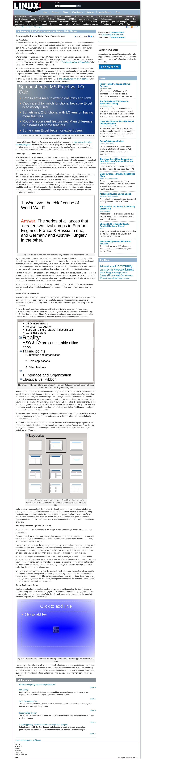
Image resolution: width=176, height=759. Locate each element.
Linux (106, 178)
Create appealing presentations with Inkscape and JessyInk (43, 724)
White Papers (77, 12)
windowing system (90, 24)
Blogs (65, 12)
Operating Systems (104, 16)
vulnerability (115, 196)
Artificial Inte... (103, 163)
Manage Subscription (21, 754)
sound (44, 24)
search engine (33, 24)
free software (113, 277)
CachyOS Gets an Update (112, 141)
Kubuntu (105, 106)
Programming (87, 16)
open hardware (103, 88)
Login (136, 27)
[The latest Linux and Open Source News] (131, 27)
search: (57, 3)
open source (124, 278)
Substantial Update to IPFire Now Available (115, 242)
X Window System (108, 24)
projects (110, 106)
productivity (19, 24)
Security (67, 16)
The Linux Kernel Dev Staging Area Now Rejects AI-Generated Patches (116, 160)
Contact (17, 748)
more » (93, 687)
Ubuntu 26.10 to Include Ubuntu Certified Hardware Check (114, 225)
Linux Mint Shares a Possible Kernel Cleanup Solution (117, 122)
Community (123, 265)
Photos (133, 21)
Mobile (102, 272)
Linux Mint (114, 126)
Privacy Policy (19, 752)
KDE (101, 106)
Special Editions (105, 12)
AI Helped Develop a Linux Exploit (115, 193)
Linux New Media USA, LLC (130, 757)
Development (44, 16)
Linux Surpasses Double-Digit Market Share (117, 174)
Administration (20, 16)
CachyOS (108, 143)
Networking (130, 16)
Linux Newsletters (117, 32)
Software (118, 16)
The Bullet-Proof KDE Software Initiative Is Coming (114, 102)
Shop (118, 12)
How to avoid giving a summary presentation (37, 684)
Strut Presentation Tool (28, 701)
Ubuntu (101, 228)
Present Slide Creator (28, 713)
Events (110, 269)
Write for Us (18, 746)
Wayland (76, 24)
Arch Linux (102, 143)
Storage (110, 88)
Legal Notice (18, 750)
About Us (17, 744)
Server (76, 16)
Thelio (52, 24)
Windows (103, 278)
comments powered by (28, 740)
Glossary (17, 757)
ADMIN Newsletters (118, 37)
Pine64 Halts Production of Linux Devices (115, 85)
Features (55, 12)
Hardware (57, 16)
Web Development (124, 275)
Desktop (32, 16)
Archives (90, 12)
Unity (60, 24)
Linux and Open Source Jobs (112, 35)
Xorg (128, 24)
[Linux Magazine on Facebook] (127, 27)
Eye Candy (23, 689)
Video (67, 24)
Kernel (109, 126)
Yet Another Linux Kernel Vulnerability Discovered (117, 207)
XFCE (121, 24)
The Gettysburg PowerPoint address (74, 78)
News (45, 12)
